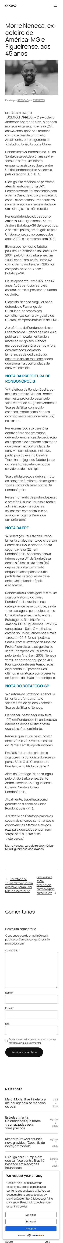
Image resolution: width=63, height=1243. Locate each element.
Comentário (12, 950)
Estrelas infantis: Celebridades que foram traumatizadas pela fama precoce (23, 1123)
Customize (31, 1214)
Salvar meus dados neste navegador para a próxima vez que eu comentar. (32, 1041)
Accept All (31, 1228)
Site (7, 1023)
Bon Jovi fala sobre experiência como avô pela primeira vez (45, 885)
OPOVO (10, 6)
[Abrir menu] (56, 6)
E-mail (9, 1008)
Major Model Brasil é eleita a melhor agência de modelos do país (25, 1102)
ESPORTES (38, 100)
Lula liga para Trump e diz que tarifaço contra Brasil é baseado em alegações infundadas (24, 1162)
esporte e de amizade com (24, 359)
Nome (9, 992)
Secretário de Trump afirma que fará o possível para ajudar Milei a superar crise (19, 885)
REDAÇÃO (23, 100)
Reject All (31, 1221)
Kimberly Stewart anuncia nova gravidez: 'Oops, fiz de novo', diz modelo (25, 1142)
